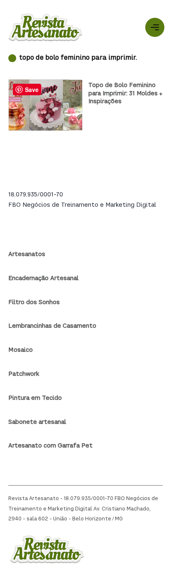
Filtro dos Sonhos (34, 302)
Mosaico (20, 350)
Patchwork (23, 374)
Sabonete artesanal (37, 422)
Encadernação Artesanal (43, 278)
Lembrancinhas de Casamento (52, 326)
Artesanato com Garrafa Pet (50, 446)
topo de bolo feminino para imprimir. (78, 58)
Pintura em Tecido (35, 398)
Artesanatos (26, 254)
